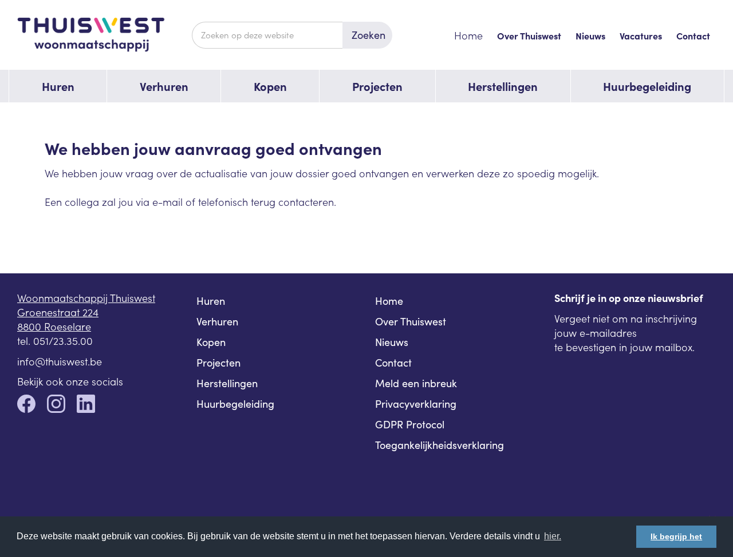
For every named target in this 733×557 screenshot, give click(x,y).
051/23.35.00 (63, 340)
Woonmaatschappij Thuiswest (86, 298)
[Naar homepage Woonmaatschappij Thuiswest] (104, 35)
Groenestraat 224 (57, 312)
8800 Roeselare (54, 326)
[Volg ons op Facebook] (26, 405)
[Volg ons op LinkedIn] (86, 405)
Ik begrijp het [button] (676, 536)
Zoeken (368, 35)
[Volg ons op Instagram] (56, 405)
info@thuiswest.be (59, 361)
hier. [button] (552, 536)
